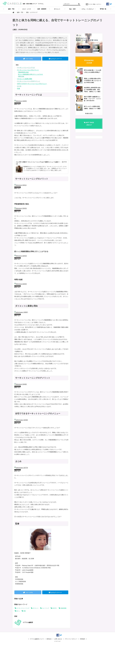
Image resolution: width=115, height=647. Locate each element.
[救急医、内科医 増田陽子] (40, 539)
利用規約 (82, 639)
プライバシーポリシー (71, 639)
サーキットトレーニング (22, 608)
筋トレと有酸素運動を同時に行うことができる (30, 74)
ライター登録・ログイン (94, 4)
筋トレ (18, 611)
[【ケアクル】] (12, 3)
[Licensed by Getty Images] (41, 104)
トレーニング (45, 608)
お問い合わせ (58, 639)
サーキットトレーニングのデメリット (28, 81)
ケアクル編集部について (37, 639)
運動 (24, 611)
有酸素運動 (63, 608)
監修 (18, 88)
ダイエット (36, 608)
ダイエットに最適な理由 (24, 79)
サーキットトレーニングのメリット (28, 70)
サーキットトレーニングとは (26, 67)
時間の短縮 (21, 76)
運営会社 (49, 639)
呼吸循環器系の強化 (23, 72)
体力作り (54, 608)
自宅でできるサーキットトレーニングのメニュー (32, 83)
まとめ (19, 86)
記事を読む (88, 71)
